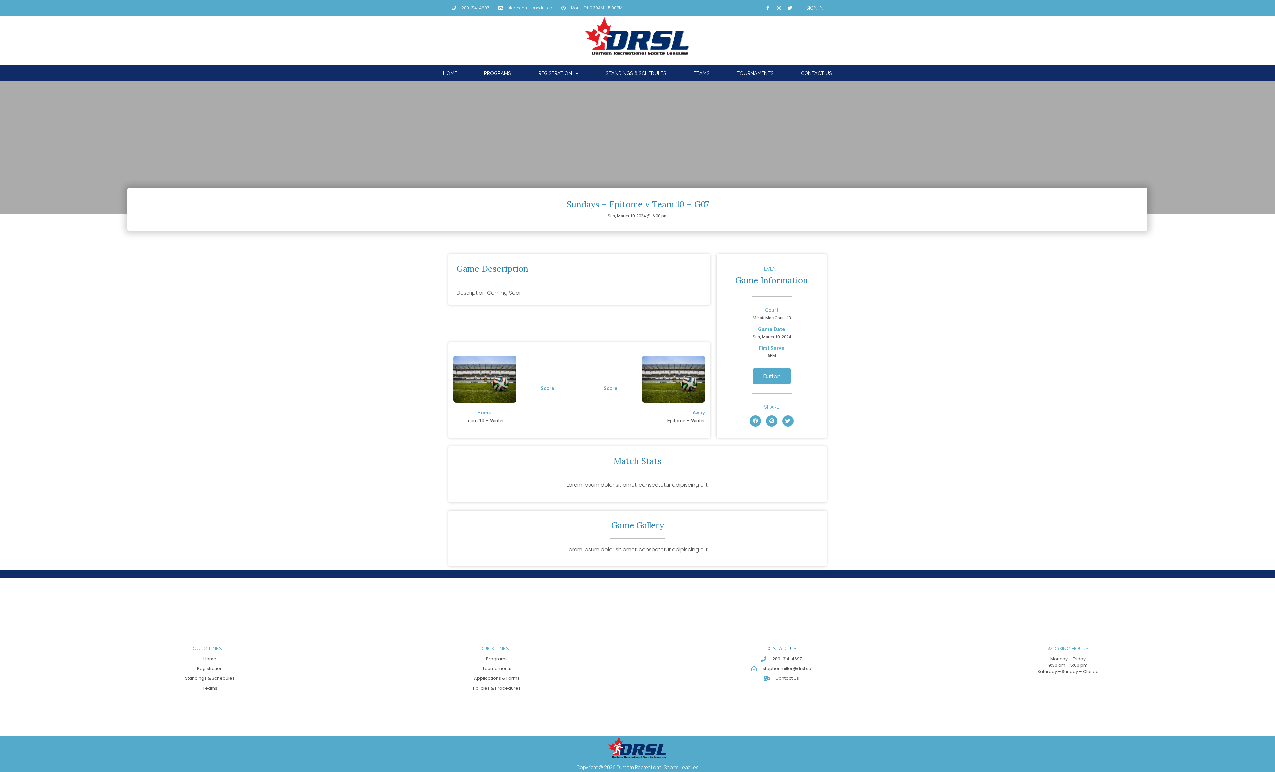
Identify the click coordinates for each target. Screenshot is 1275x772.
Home (450, 73)
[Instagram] (779, 8)
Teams (702, 73)
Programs (497, 73)
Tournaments (755, 73)
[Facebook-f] (768, 8)
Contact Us (816, 73)
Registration (555, 73)
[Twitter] (790, 8)
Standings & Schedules (636, 73)
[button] (772, 376)
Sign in (814, 8)
